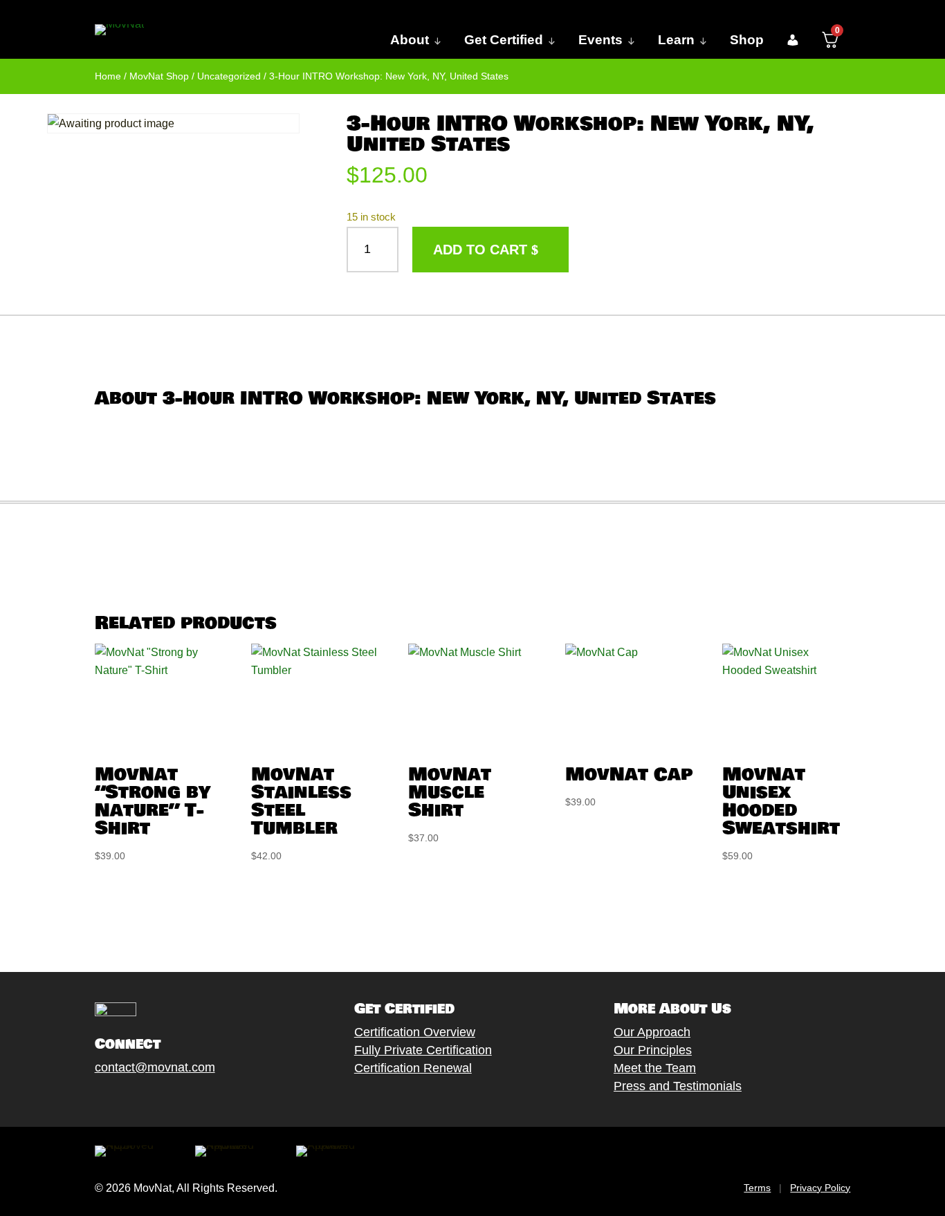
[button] (792, 40)
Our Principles (653, 1050)
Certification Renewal (413, 1068)
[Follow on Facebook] (88, 1099)
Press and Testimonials (678, 1086)
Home (108, 76)
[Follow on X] (116, 1099)
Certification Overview (414, 1032)
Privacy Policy (820, 1187)
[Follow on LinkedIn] (199, 1099)
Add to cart (480, 249)
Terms (757, 1187)
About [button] (409, 39)
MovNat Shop (159, 76)
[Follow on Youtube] (171, 1099)
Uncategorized (229, 76)
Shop (747, 39)
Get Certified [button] (503, 39)
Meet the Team (655, 1068)
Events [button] (600, 39)
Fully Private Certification (423, 1050)
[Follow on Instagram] (144, 1099)
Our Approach (652, 1032)
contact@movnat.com (155, 1067)
